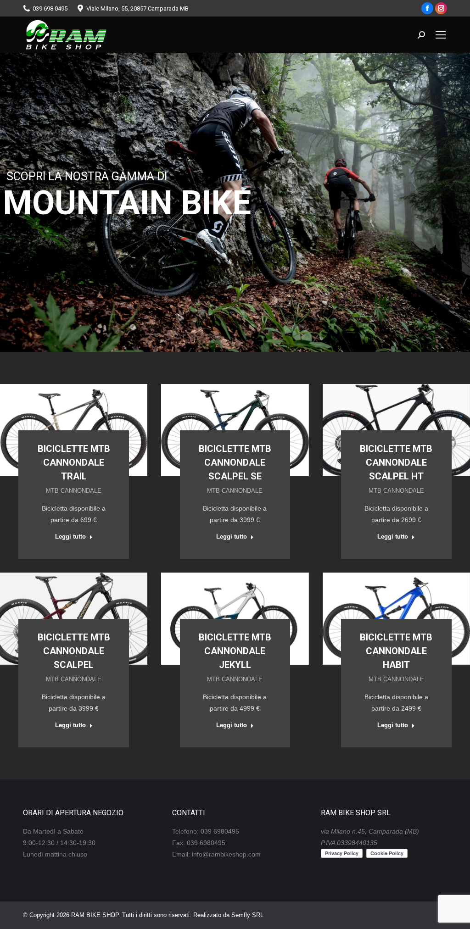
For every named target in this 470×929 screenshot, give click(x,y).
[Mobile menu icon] (440, 34)
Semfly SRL (247, 915)
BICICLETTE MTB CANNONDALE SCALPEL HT (396, 462)
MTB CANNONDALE (73, 490)
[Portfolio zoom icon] (61, 407)
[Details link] (86, 407)
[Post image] (73, 430)
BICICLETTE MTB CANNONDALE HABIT (396, 651)
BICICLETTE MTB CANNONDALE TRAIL (74, 462)
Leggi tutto (70, 536)
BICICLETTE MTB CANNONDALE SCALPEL (74, 651)
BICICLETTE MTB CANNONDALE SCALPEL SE (235, 462)
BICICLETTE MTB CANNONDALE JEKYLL (235, 651)
